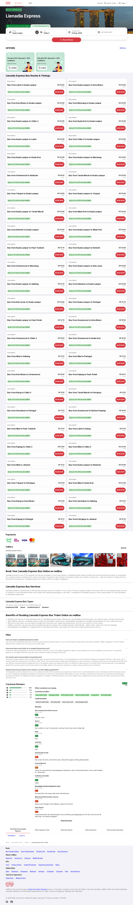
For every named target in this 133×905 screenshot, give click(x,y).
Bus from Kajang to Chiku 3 (19, 447)
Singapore (24, 871)
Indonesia (14, 871)
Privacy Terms (17, 865)
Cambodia (50, 871)
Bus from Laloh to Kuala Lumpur (21, 85)
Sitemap (27, 858)
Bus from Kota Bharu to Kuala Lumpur (24, 103)
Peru (66, 871)
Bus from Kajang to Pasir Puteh (83, 374)
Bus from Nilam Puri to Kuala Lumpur (85, 211)
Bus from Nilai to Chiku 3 (80, 447)
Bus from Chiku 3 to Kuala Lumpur (84, 139)
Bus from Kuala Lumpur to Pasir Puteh (24, 320)
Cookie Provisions (30, 865)
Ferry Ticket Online (27, 851)
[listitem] (9, 55)
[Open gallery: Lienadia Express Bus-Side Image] (60, 560)
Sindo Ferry (9, 878)
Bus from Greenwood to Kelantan (22, 175)
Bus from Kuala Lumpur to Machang (85, 157)
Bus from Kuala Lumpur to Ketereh (84, 248)
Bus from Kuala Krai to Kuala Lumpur (85, 121)
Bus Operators (63, 851)
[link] (20, 62)
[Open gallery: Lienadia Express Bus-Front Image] (16, 560)
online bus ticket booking (37, 889)
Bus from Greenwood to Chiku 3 (22, 338)
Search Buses (68, 40)
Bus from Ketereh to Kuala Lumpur (23, 230)
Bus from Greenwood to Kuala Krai (84, 338)
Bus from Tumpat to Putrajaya (21, 483)
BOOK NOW (59, 92)
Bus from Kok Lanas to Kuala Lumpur (24, 302)
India (7, 871)
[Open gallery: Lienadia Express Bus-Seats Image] (105, 560)
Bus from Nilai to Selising (18, 356)
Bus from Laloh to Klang (80, 429)
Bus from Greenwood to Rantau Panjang (87, 410)
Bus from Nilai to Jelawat (18, 465)
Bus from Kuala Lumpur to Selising (23, 284)
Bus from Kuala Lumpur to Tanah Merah (25, 211)
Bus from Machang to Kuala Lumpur (85, 103)
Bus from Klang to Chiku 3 (19, 392)
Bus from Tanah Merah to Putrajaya (85, 392)
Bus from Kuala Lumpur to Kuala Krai (24, 157)
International (75, 871)
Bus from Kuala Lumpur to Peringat (85, 302)
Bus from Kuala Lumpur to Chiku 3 (22, 121)
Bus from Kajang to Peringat (20, 519)
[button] (22, 32)
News (57, 865)
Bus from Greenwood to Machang (22, 266)
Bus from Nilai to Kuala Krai (81, 483)
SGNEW (14, 68)
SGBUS (43, 68)
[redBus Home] (8, 3)
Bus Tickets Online (12, 851)
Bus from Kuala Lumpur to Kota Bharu (86, 85)
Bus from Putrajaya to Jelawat (82, 519)
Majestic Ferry (21, 878)
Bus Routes (51, 851)
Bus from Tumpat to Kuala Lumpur (23, 193)
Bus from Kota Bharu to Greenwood (23, 374)
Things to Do (40, 851)
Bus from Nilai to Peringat (80, 356)
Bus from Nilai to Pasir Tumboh (21, 429)
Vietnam (41, 871)
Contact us (18, 858)
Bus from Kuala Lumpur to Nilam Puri (85, 230)
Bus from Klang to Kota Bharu (20, 501)
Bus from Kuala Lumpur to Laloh (21, 139)
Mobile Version (38, 858)
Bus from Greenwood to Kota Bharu (85, 320)
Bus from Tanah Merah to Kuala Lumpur (87, 175)
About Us (9, 858)
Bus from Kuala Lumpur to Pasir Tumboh (25, 248)
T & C (7, 865)
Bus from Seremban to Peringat (21, 410)
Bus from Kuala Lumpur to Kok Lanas (85, 266)
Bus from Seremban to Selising (83, 501)
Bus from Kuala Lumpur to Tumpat (84, 193)
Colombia (59, 871)
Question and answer (46, 865)
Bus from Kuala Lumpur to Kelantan (85, 465)
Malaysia (33, 871)
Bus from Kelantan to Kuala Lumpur (85, 284)
